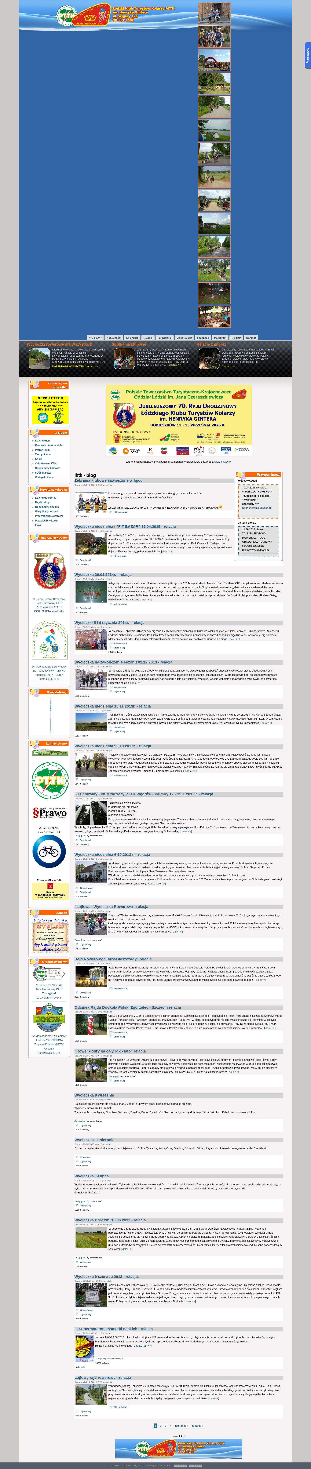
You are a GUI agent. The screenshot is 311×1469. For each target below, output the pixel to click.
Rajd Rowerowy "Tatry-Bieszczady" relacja (113, 959)
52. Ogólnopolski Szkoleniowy (49, 1036)
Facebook (203, 338)
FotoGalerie (165, 338)
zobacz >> (92, 366)
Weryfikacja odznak (47, 511)
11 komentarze (87, 1310)
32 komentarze (120, 775)
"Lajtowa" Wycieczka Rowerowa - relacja (111, 907)
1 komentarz (119, 727)
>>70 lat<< (95, 338)
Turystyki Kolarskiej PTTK (49, 1044)
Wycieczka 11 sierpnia (94, 1140)
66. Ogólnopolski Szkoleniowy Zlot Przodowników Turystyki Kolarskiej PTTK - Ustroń (49, 670)
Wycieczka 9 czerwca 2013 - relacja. (106, 1277)
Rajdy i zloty (42, 502)
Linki (38, 525)
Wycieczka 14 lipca (91, 1176)
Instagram (220, 338)
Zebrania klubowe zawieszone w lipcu (108, 480)
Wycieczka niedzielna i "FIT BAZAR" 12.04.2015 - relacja (125, 526)
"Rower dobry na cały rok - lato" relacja (110, 1051)
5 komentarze (120, 556)
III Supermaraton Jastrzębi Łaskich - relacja (113, 1329)
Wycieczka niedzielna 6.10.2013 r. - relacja (112, 854)
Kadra (39, 459)
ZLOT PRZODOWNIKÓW (49, 1040)
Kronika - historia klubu (49, 445)
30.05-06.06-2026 (49, 678)
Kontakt (251, 338)
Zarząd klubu (43, 454)
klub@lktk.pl (195, 1466)
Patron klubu (42, 449)
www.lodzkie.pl (222, 461)
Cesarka (49, 1048)
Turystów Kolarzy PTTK (49, 989)
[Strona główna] (118, 25)
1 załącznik (79, 1367)
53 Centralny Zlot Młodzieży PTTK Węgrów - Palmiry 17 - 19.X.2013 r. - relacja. (144, 794)
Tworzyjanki (49, 993)
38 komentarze (87, 888)
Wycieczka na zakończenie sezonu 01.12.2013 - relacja (123, 662)
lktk (110, 485)
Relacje (148, 338)
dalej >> (167, 551)
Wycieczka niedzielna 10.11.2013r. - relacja (112, 706)
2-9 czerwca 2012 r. (49, 1052)
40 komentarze (120, 1033)
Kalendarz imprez (45, 497)
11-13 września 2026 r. (49, 607)
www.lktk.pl (180, 1466)
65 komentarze (120, 989)
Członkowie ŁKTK (45, 463)
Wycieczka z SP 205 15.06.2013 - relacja (110, 1220)
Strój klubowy (43, 472)
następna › (181, 1425)
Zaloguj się (79, 836)
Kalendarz (132, 338)
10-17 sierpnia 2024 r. (49, 997)
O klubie (236, 338)
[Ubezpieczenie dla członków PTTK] (49, 867)
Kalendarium (43, 440)
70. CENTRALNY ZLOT (49, 984)
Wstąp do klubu (44, 477)
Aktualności (114, 338)
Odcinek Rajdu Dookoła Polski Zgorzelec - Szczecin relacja (127, 1007)
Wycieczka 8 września (94, 1095)
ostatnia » (197, 1425)
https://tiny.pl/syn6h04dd (256, 507)
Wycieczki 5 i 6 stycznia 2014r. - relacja (109, 623)
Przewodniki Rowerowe (49, 515)
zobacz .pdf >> (142, 1345)
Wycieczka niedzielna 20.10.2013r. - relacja (112, 746)
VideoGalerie (184, 338)
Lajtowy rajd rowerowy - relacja (102, 1377)
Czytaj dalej (85, 560)
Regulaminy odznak (47, 506)
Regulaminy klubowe (47, 468)
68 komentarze (120, 1407)
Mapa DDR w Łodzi (46, 520)
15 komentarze (120, 512)
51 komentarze (120, 643)
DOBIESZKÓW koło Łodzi (49, 611)
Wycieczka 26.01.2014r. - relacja (103, 574)
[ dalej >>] (234, 639)
